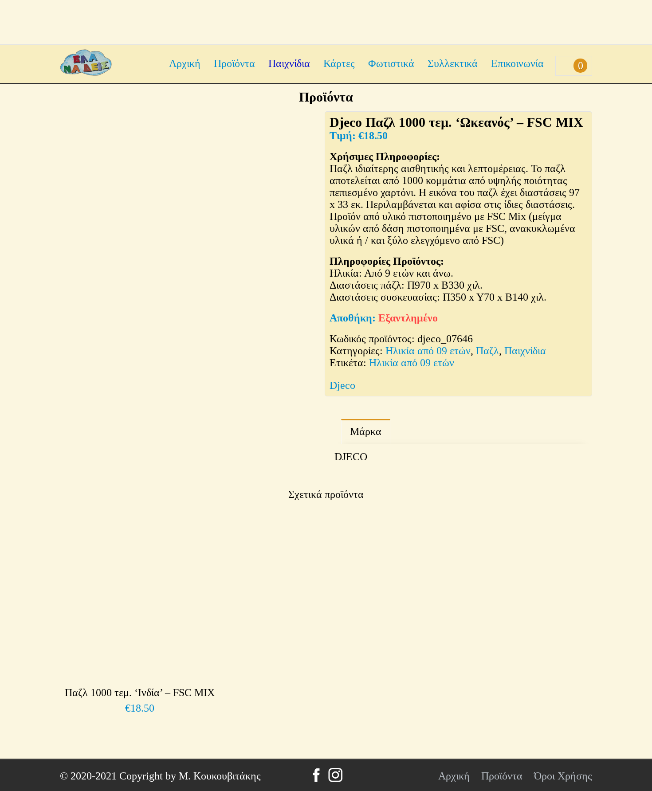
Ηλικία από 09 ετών (428, 350)
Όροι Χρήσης (563, 776)
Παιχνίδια (289, 63)
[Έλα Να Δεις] (86, 72)
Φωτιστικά (391, 63)
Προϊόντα (234, 63)
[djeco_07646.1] (180, 426)
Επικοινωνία (517, 63)
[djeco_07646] (189, 240)
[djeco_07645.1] (259, 426)
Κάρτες (339, 63)
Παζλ (487, 350)
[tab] (365, 431)
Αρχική (184, 63)
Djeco (342, 385)
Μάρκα (365, 431)
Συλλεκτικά (453, 63)
